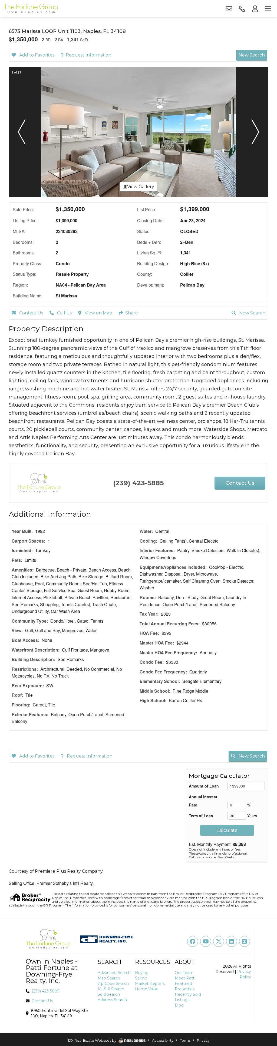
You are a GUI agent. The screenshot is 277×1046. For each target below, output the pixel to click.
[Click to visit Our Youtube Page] (205, 941)
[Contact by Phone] (241, 8)
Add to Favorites (36, 55)
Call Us (64, 313)
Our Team (184, 972)
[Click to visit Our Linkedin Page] (231, 941)
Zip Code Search (113, 983)
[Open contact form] (228, 8)
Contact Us (30, 313)
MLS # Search (111, 989)
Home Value (147, 989)
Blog (179, 1005)
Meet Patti (185, 978)
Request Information (88, 55)
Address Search (112, 999)
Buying (142, 972)
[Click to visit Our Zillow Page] (244, 941)
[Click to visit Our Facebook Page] (192, 941)
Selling (141, 978)
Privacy (203, 1040)
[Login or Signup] (254, 8)
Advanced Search (114, 972)
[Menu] (267, 8)
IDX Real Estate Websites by (92, 1040)
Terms (185, 1040)
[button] (22, 132)
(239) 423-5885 (138, 483)
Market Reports (150, 983)
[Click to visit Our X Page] (218, 941)
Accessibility (162, 1040)
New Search (252, 55)
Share (131, 313)
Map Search (109, 978)
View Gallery (140, 186)
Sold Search (109, 994)
